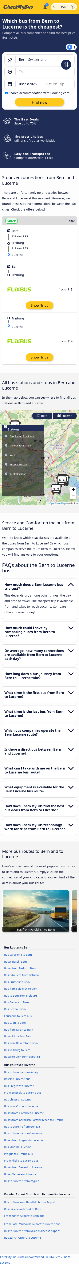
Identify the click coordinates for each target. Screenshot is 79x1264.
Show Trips (39, 305)
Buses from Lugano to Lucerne (23, 1140)
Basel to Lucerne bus (17, 1079)
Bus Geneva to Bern (16, 1002)
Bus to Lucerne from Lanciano (23, 1133)
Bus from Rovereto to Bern (21, 1043)
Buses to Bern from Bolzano (21, 975)
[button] (56, 489)
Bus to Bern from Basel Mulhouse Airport (29, 1202)
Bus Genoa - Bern (15, 1009)
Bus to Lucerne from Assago (21, 1072)
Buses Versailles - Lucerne (20, 1174)
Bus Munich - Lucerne (17, 1147)
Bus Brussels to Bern (17, 982)
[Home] (20, 7)
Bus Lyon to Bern (15, 1023)
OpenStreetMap (58, 503)
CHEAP (11, 220)
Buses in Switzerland (31, 1257)
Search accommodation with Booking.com (39, 93)
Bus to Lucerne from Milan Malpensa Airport (32, 1231)
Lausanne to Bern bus (18, 1016)
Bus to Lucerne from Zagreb (21, 1181)
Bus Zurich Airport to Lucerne (22, 1237)
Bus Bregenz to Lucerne (19, 1086)
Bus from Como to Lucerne (21, 1106)
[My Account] (45, 6)
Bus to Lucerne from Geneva (22, 1126)
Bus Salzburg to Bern (17, 1050)
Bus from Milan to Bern (18, 1029)
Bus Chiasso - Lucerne (17, 1099)
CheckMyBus (8, 1257)
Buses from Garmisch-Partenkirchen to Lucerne (33, 1120)
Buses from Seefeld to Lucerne (23, 1167)
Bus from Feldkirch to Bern (20, 989)
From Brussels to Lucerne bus (22, 1092)
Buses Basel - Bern (15, 961)
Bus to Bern (53, 1257)
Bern (43, 416)
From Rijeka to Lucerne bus (21, 1160)
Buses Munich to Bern (18, 1036)
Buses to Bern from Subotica (22, 1057)
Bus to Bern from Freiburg (20, 995)
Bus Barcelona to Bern (18, 955)
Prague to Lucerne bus (18, 1154)
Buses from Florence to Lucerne (24, 1113)
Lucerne (66, 416)
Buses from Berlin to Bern (20, 968)
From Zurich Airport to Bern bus (24, 1216)
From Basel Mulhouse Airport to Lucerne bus (32, 1224)
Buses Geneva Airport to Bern (22, 1209)
